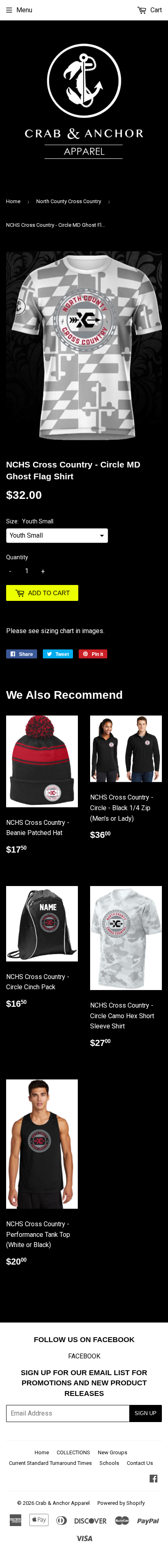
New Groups (112, 1452)
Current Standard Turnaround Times (50, 1463)
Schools (109, 1463)
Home (13, 201)
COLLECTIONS (73, 1452)
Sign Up (146, 1413)
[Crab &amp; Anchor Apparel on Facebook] (153, 1479)
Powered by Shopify (121, 1503)
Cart (155, 10)
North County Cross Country (68, 201)
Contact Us (140, 1463)
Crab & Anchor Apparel (62, 1503)
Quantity (17, 557)
